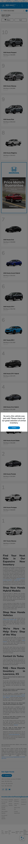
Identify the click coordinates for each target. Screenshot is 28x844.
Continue (14, 427)
